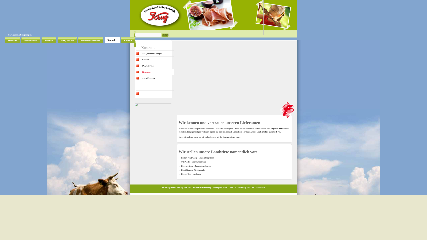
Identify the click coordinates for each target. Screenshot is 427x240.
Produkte (49, 40)
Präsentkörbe (30, 40)
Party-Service (67, 40)
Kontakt (128, 40)
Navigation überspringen (20, 35)
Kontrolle (112, 40)
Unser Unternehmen (90, 40)
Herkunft (145, 59)
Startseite (12, 40)
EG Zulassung (147, 66)
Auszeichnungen (148, 78)
